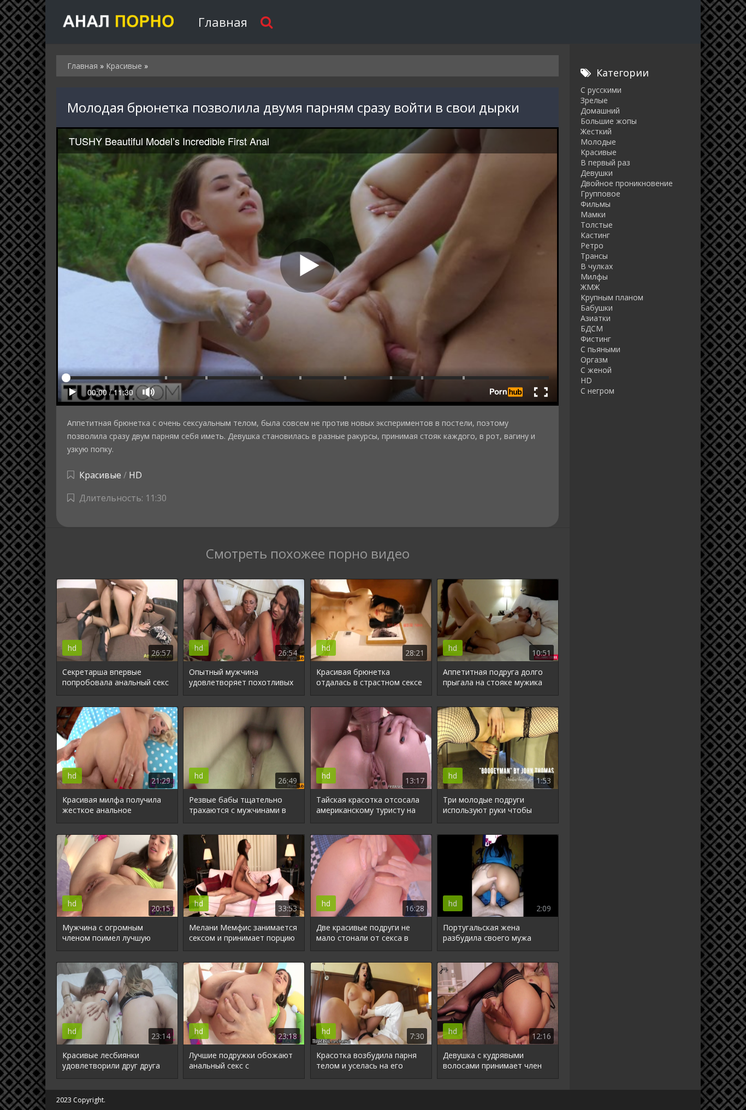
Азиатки (596, 318)
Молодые (598, 141)
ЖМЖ (590, 287)
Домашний (600, 110)
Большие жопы (609, 121)
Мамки (593, 214)
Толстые (597, 224)
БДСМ (592, 328)
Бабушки (597, 307)
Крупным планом (612, 297)
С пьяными (600, 349)
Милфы (594, 276)
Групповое (600, 193)
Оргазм (594, 359)
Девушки (597, 173)
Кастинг (595, 235)
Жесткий (596, 131)
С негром (597, 390)
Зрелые (594, 100)
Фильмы (596, 204)
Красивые (100, 475)
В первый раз (605, 162)
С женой (596, 370)
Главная (222, 22)
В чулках (597, 266)
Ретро (592, 245)
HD (135, 475)
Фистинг (596, 339)
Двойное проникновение (627, 183)
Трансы (594, 256)
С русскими (601, 90)
